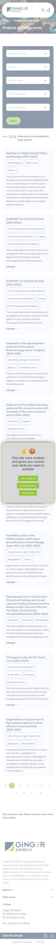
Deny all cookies (28, 485)
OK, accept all (28, 478)
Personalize (28, 492)
